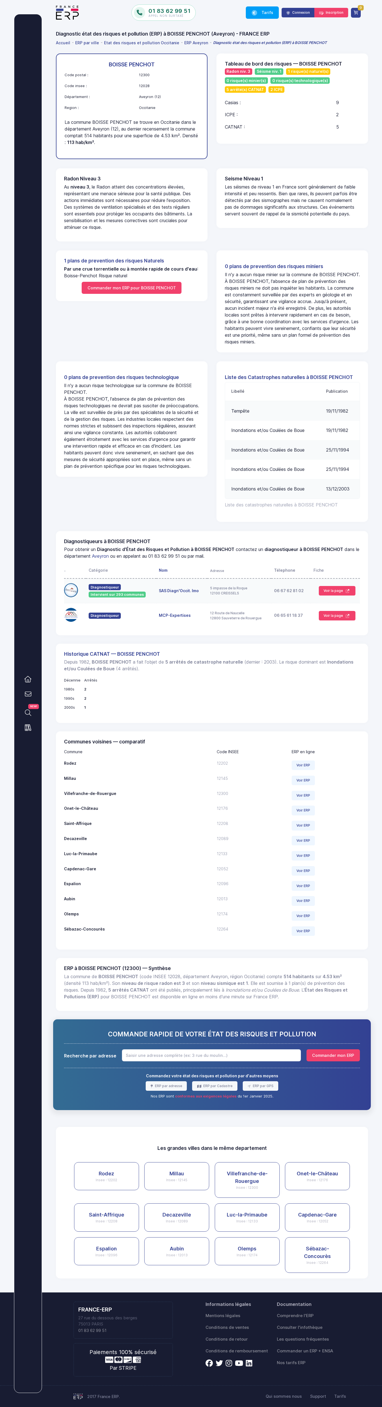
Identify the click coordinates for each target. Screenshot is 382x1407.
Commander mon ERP (333, 1055)
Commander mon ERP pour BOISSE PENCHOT (132, 287)
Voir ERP (303, 765)
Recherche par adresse (90, 1056)
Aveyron (100, 556)
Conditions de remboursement (237, 1350)
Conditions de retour (227, 1339)
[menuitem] (64, 43)
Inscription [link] (334, 12)
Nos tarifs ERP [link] (291, 1362)
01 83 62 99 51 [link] (92, 1330)
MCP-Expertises (175, 615)
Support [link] (318, 1396)
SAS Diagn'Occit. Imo (179, 590)
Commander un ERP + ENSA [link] (305, 1350)
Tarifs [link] (266, 12)
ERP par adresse (168, 1086)
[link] (28, 679)
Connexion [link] (300, 12)
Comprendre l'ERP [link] (295, 1315)
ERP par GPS (262, 1086)
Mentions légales (223, 1315)
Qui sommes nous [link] (284, 1396)
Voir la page (334, 591)
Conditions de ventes (227, 1327)
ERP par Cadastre (217, 1086)
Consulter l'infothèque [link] (299, 1327)
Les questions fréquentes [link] (303, 1339)
